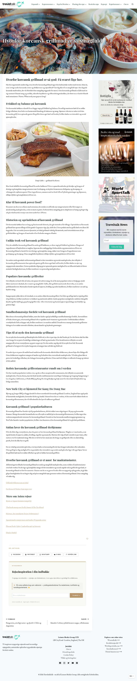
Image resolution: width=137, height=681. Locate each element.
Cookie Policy (68, 655)
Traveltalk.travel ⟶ (113, 649)
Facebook (17, 554)
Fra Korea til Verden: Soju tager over (19, 489)
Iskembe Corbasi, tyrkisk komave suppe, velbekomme (70, 621)
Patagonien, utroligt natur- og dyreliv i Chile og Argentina (23, 622)
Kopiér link (72, 554)
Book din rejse (94, 4)
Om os (126, 4)
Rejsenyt (104, 4)
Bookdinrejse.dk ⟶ (113, 643)
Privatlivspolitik (68, 652)
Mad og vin (9, 34)
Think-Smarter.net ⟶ (113, 651)
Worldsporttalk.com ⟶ (113, 646)
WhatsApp (45, 554)
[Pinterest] (77, 663)
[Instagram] (64, 663)
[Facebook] (60, 663)
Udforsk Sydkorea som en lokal (17, 482)
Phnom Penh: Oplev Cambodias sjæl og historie (23, 526)
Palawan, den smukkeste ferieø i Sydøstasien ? (22, 513)
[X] (68, 663)
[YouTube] (72, 663)
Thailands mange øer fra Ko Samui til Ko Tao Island (25, 507)
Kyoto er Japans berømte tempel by (18, 501)
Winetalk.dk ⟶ (113, 640)
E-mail (58, 554)
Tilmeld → (76, 595)
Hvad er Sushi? (11, 532)
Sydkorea (22, 34)
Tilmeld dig (116, 247)
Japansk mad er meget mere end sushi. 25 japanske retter (26, 520)
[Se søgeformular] (132, 4)
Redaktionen (8, 47)
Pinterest (31, 554)
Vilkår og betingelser (68, 658)
